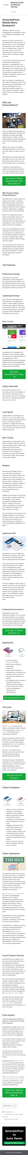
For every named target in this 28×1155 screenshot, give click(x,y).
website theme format (12, 1077)
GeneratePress (9, 1112)
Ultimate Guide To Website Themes (17, 4)
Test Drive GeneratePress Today (14, 373)
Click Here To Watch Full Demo (14, 631)
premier (16, 744)
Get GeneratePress (12, 698)
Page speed (10, 662)
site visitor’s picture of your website (13, 1079)
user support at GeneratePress (14, 893)
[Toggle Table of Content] (13, 1106)
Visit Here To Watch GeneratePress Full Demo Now (14, 181)
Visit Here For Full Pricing (14, 776)
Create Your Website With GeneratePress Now (14, 1092)
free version (9, 726)
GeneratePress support (12, 993)
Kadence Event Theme (11, 1119)
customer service (7, 1003)
